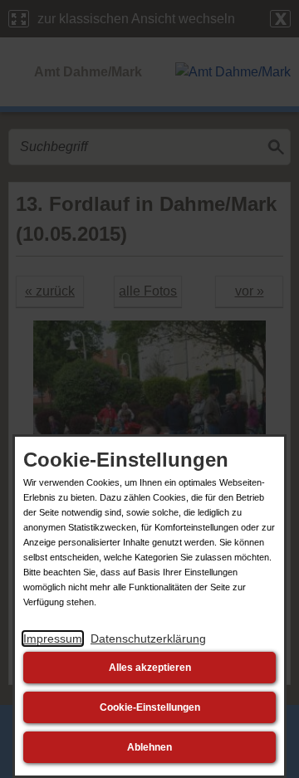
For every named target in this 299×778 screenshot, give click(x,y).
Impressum (52, 638)
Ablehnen (149, 747)
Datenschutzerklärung (148, 638)
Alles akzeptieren (150, 667)
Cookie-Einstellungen (150, 707)
